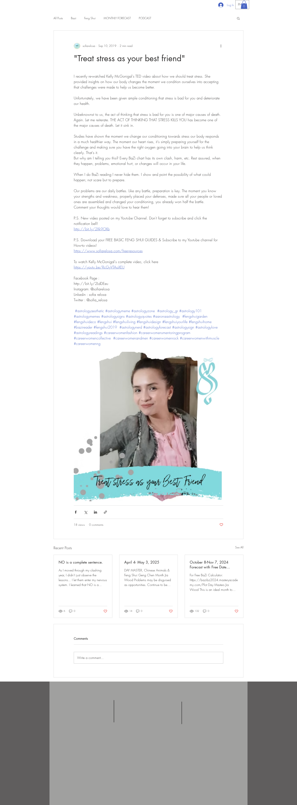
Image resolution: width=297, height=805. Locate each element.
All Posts (58, 18)
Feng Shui (90, 18)
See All (239, 547)
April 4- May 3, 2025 (141, 562)
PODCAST (145, 18)
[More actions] (220, 45)
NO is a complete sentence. (81, 562)
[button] (244, 5)
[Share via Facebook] (76, 512)
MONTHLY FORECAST (117, 18)
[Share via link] (105, 512)
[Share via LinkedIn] (95, 512)
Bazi (73, 18)
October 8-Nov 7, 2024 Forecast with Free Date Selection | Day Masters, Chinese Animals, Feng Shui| (213, 564)
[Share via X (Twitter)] (85, 512)
